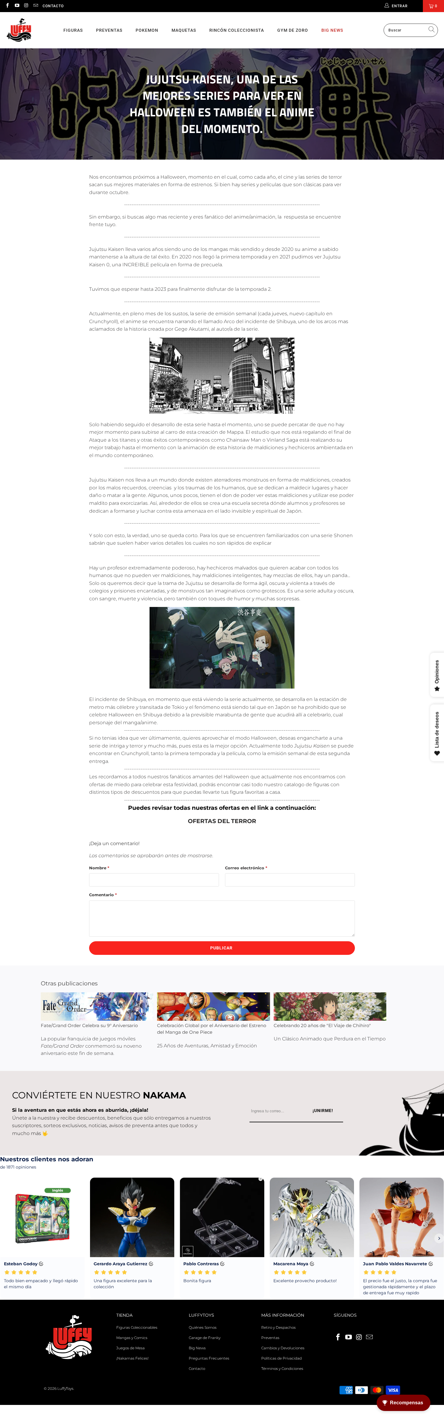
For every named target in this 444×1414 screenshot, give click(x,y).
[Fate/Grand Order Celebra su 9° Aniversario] (97, 1006)
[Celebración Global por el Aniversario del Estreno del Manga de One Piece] (213, 1006)
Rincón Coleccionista (236, 30)
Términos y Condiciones (282, 1368)
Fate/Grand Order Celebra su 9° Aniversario (89, 1025)
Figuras (73, 30)
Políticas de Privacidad (281, 1358)
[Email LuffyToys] (35, 6)
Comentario (103, 894)
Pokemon (147, 30)
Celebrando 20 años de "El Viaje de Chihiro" (322, 1025)
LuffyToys (65, 1388)
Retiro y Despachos (278, 1327)
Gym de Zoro (292, 30)
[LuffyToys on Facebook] (7, 6)
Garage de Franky (204, 1337)
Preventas (109, 30)
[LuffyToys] (19, 30)
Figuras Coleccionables (136, 1327)
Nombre (99, 867)
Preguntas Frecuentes (209, 1358)
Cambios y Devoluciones (282, 1348)
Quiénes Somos (203, 1327)
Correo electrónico (246, 867)
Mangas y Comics (131, 1337)
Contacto (53, 6)
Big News (332, 30)
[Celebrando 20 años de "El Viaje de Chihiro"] (330, 1006)
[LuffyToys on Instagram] (26, 6)
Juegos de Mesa (130, 1348)
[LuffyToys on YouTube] (16, 6)
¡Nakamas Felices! (132, 1358)
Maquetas (184, 30)
